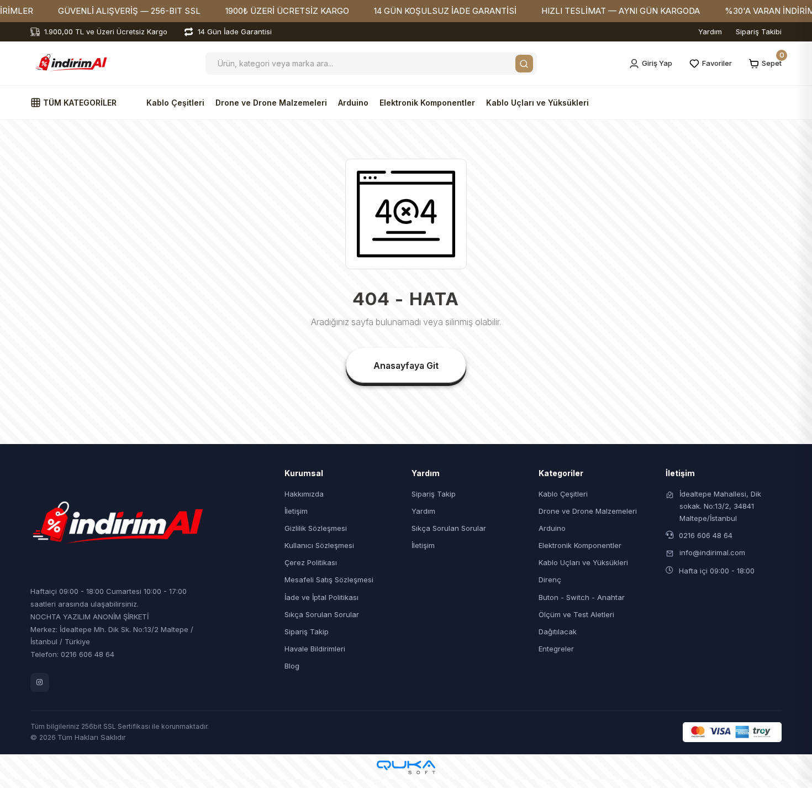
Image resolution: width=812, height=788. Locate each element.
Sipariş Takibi (759, 31)
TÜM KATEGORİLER (79, 102)
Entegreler (556, 648)
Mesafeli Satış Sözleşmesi (328, 579)
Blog (291, 665)
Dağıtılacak (558, 631)
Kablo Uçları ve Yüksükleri (537, 102)
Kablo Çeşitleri (175, 102)
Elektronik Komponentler (427, 102)
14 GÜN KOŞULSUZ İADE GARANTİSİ (445, 11)
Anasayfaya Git (406, 365)
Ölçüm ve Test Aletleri (576, 614)
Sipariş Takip (306, 631)
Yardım (710, 31)
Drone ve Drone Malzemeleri (271, 102)
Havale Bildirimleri (314, 648)
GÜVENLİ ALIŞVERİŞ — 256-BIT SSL (129, 11)
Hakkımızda (304, 493)
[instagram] (39, 682)
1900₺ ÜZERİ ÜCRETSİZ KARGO (287, 11)
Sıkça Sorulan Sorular (321, 614)
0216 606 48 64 (705, 535)
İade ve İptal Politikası (321, 597)
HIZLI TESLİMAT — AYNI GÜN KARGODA (620, 11)
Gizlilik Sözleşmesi (315, 528)
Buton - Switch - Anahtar (582, 597)
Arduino (353, 102)
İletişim (296, 511)
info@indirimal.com (712, 552)
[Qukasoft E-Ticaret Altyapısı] (406, 767)
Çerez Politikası (310, 562)
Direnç (550, 579)
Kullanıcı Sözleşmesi (319, 545)
